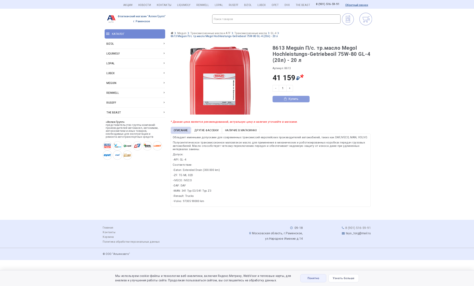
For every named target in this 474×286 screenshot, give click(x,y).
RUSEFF (233, 5)
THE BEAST (303, 5)
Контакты (164, 5)
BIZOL (248, 5)
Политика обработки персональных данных (131, 241)
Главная (108, 227)
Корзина (108, 236)
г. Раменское (142, 19)
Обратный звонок (356, 5)
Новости (144, 5)
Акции (128, 5)
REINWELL (202, 5)
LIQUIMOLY (184, 5)
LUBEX (262, 5)
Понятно (313, 278)
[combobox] (276, 19)
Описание (181, 130)
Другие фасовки (206, 130)
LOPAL (219, 5)
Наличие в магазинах (241, 130)
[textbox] (276, 19)
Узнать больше (344, 278)
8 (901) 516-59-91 (328, 4)
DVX (287, 5)
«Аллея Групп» (115, 121)
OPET (275, 5)
